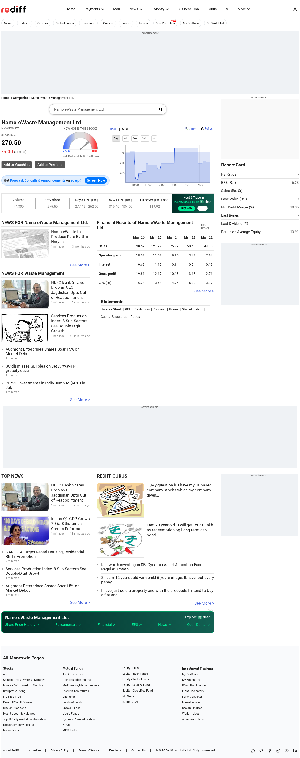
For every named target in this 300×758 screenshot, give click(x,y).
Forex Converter (192, 696)
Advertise (35, 750)
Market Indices (191, 702)
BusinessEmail (189, 9)
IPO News (26, 702)
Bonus (174, 309)
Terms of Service (89, 750)
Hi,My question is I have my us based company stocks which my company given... (179, 490)
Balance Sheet (111, 309)
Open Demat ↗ (198, 625)
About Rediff (11, 750)
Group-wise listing (14, 691)
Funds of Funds (72, 702)
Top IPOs (15, 696)
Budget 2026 (130, 702)
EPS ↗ (137, 625)
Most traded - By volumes (19, 713)
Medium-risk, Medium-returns (81, 685)
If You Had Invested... (195, 685)
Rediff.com (172, 750)
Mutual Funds (65, 23)
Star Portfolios (165, 23)
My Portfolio (191, 23)
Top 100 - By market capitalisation (24, 719)
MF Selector (70, 730)
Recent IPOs (10, 702)
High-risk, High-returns (77, 679)
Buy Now (186, 208)
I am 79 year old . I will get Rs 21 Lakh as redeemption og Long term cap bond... (180, 530)
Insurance (88, 23)
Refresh (209, 128)
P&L (128, 309)
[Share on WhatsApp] (253, 751)
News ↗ (164, 625)
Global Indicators (193, 691)
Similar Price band (14, 708)
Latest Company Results (18, 725)
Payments (92, 9)
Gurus (212, 9)
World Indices (190, 713)
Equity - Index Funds (135, 673)
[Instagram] (278, 751)
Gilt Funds (69, 696)
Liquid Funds (71, 713)
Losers (126, 23)
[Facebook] (270, 751)
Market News (11, 730)
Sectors (43, 23)
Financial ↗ (107, 625)
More (242, 9)
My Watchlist (215, 23)
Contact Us (138, 750)
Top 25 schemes (73, 674)
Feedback (115, 750)
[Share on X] (261, 751)
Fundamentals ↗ (69, 625)
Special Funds (71, 708)
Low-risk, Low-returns (76, 691)
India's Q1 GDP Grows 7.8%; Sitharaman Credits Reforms (70, 524)
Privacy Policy (59, 750)
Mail (116, 9)
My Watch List (191, 679)
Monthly (39, 679)
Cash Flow (142, 309)
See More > (80, 265)
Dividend (159, 309)
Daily (18, 679)
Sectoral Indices (192, 708)
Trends (143, 23)
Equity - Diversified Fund (137, 690)
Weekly (27, 679)
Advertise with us (193, 719)
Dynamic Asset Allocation (79, 719)
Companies (20, 98)
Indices (25, 23)
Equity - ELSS (130, 668)
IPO (5, 696)
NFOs (66, 725)
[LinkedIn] (295, 751)
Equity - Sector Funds (135, 679)
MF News (128, 696)
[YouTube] (287, 751)
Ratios (135, 316)
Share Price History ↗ (22, 625)
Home (70, 9)
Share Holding (192, 309)
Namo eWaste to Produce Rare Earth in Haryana (70, 237)
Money (159, 9)
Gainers (108, 23)
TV (226, 9)
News (133, 9)
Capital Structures (114, 316)
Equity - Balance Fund (136, 685)
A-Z (5, 674)
